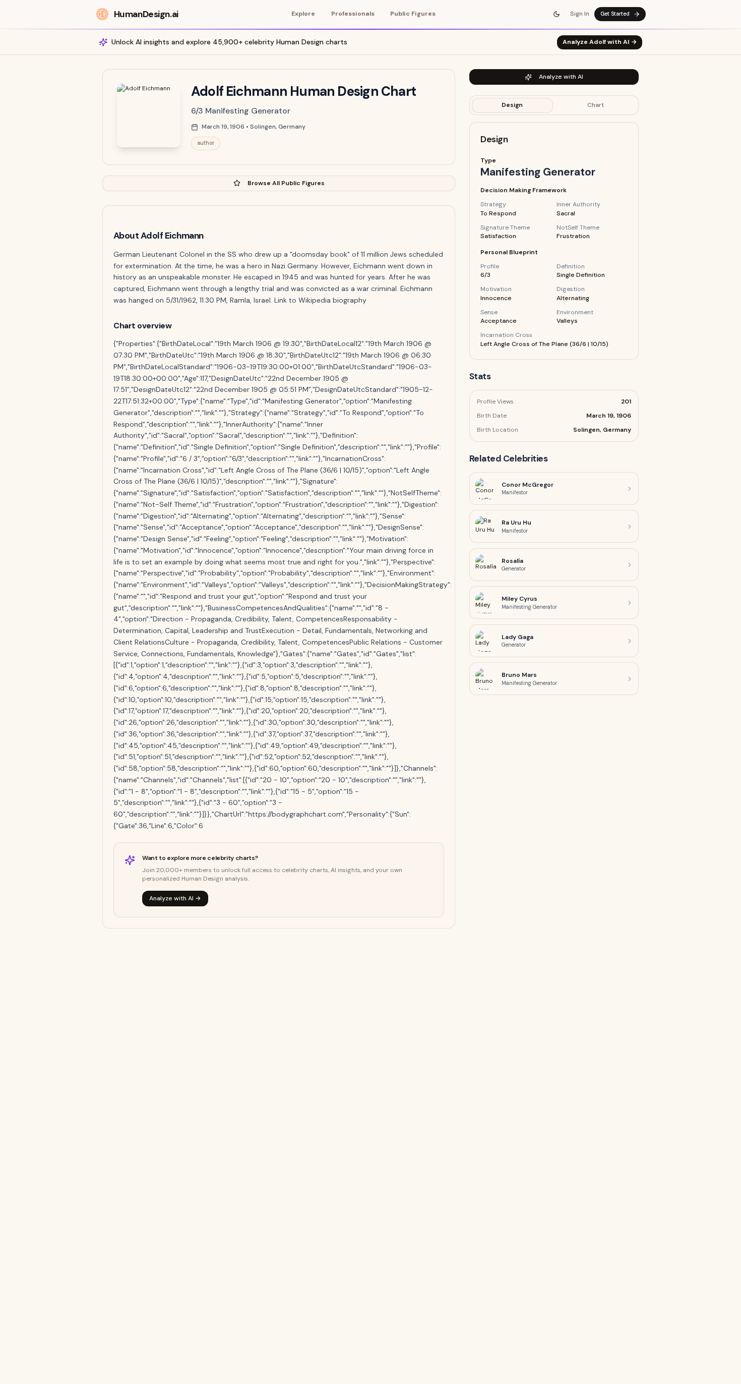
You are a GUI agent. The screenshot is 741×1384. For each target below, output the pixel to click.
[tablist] (554, 106)
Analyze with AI (561, 77)
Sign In (579, 14)
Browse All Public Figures (286, 183)
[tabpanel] (554, 241)
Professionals (353, 14)
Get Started (615, 14)
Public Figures (413, 14)
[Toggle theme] (557, 14)
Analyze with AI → (175, 898)
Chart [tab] (595, 105)
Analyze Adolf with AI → (600, 42)
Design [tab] (512, 105)
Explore (303, 14)
